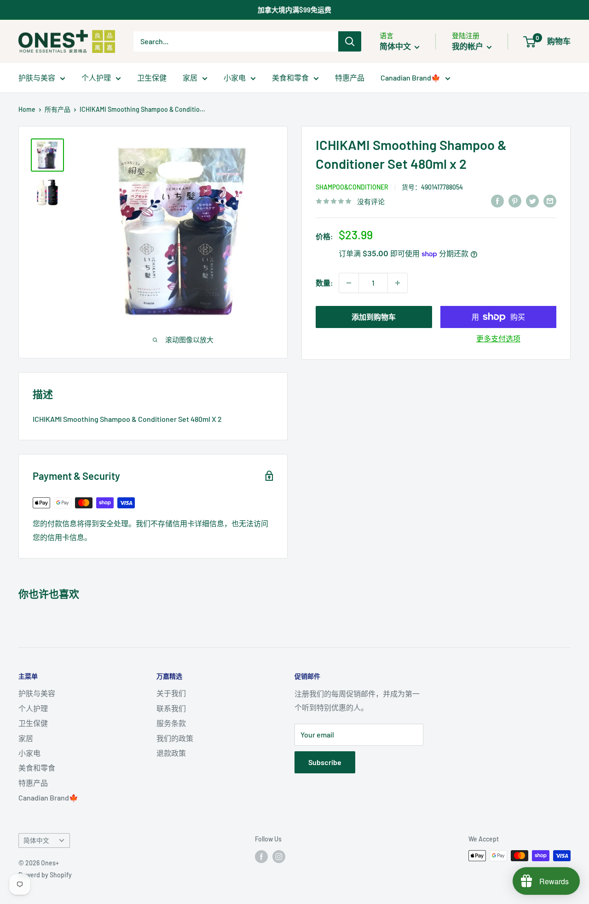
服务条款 (171, 723)
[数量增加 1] (397, 283)
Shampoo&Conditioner (352, 187)
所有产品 (57, 109)
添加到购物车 (374, 316)
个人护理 (96, 77)
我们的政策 (174, 738)
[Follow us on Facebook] (261, 856)
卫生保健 (152, 77)
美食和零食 (290, 77)
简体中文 (36, 840)
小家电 (235, 77)
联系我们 (171, 708)
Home (26, 109)
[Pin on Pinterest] (514, 200)
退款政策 (171, 753)
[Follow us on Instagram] (278, 856)
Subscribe (324, 762)
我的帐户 (468, 46)
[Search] (349, 41)
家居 (190, 77)
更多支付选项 (498, 338)
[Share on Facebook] (497, 200)
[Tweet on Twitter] (532, 200)
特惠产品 (349, 77)
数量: (324, 282)
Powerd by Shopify (45, 875)
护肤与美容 (36, 77)
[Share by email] (549, 200)
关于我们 (171, 693)
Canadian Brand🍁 (410, 77)
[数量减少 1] (348, 283)
